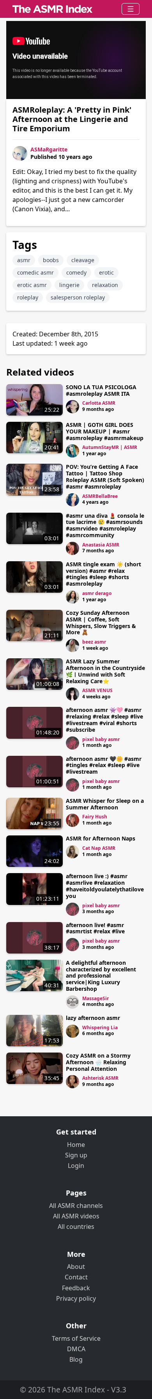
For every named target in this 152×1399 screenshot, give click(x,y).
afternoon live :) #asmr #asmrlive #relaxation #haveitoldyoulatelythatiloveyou (105, 885)
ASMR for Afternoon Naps (100, 838)
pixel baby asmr (101, 739)
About (76, 1266)
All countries (76, 1226)
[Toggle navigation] (131, 9)
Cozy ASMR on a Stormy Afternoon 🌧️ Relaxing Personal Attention (98, 1062)
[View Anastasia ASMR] (72, 548)
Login (76, 1165)
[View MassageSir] (72, 1002)
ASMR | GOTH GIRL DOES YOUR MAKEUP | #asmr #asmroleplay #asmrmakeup (104, 431)
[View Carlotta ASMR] (72, 406)
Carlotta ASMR (98, 403)
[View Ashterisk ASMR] (72, 1081)
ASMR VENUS (97, 690)
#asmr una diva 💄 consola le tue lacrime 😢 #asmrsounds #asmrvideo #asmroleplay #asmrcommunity (105, 525)
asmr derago (96, 593)
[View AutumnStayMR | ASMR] (72, 451)
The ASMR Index (76, 1389)
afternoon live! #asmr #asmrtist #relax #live (95, 928)
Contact (76, 1277)
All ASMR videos (76, 1216)
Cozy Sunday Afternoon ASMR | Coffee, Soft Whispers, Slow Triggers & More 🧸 (101, 622)
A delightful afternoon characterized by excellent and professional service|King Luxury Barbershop (101, 975)
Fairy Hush (94, 816)
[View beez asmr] (72, 645)
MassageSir (95, 998)
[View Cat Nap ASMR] (72, 851)
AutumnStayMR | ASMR (109, 447)
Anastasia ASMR (100, 544)
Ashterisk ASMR (100, 1078)
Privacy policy (76, 1298)
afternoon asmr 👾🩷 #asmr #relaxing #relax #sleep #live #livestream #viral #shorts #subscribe (104, 719)
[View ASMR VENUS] (72, 694)
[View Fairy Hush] (72, 820)
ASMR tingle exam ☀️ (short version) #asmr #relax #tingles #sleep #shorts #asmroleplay (103, 573)
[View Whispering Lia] (72, 1031)
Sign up (76, 1155)
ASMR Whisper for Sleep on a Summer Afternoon (105, 804)
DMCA (76, 1349)
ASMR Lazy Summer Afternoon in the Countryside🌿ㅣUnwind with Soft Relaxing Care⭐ (105, 671)
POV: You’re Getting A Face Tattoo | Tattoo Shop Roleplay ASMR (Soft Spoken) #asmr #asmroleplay (105, 476)
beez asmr (94, 642)
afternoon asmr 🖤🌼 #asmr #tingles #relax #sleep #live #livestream (103, 765)
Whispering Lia (100, 1027)
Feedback (76, 1288)
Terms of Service (76, 1338)
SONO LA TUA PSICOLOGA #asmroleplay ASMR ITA (101, 390)
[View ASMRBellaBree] (72, 499)
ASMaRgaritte (48, 149)
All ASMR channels (76, 1205)
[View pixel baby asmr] (72, 743)
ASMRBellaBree (100, 496)
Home (76, 1144)
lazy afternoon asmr (93, 1017)
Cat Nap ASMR (98, 848)
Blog (76, 1359)
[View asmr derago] (72, 597)
